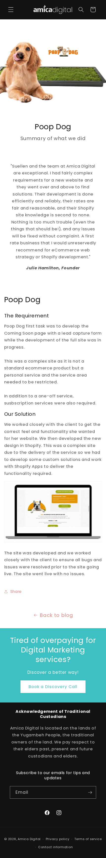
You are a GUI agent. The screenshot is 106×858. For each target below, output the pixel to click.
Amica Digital (29, 839)
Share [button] (16, 591)
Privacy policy (58, 839)
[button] (11, 9)
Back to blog (56, 615)
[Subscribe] (90, 792)
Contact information (55, 847)
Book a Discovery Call (53, 686)
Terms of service (88, 839)
